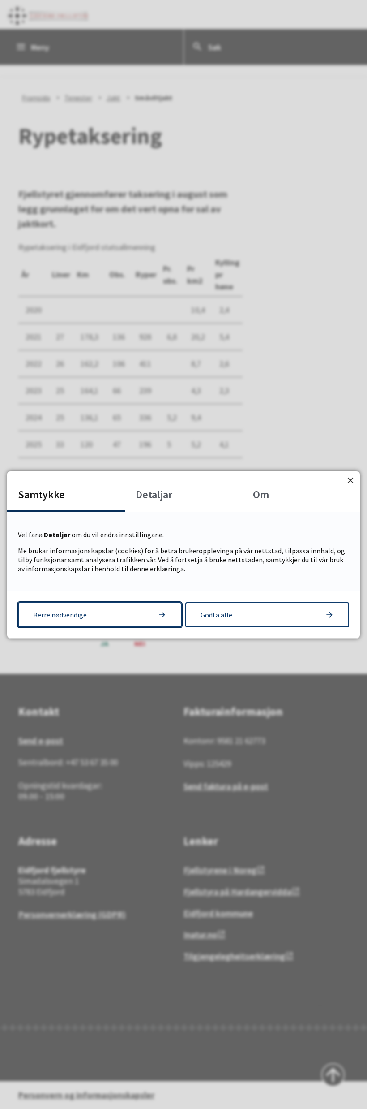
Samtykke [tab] (41, 494)
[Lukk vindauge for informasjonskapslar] (350, 480)
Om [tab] (261, 494)
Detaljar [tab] (154, 494)
